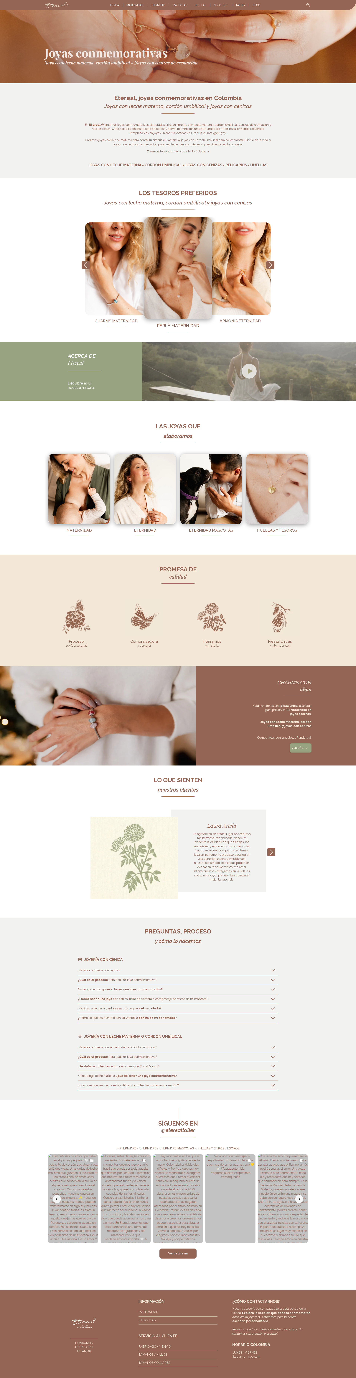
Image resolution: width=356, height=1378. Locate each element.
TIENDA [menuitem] (114, 5)
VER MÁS (297, 747)
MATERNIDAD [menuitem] (135, 5)
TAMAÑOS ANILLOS (153, 1354)
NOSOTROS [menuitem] (221, 5)
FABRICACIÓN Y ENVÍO (155, 1346)
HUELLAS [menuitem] (200, 5)
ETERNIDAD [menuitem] (158, 5)
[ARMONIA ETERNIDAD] (240, 274)
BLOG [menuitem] (256, 5)
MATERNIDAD (148, 1312)
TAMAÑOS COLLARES (154, 1362)
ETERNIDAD (147, 1320)
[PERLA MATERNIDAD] (178, 274)
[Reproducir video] (249, 371)
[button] (86, 265)
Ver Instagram (178, 1253)
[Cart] (308, 5)
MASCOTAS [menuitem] (180, 5)
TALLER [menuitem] (240, 5)
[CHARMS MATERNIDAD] (116, 274)
